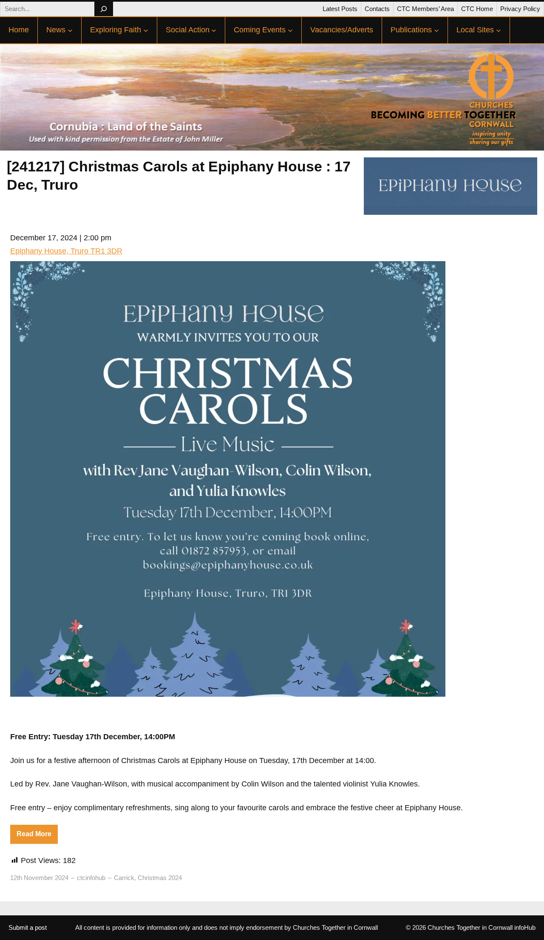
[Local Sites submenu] (498, 30)
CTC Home (477, 8)
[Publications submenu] (436, 30)
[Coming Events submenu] (290, 30)
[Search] (103, 9)
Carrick (124, 877)
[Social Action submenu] (213, 30)
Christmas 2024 (160, 877)
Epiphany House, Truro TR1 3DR (66, 251)
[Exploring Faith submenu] (145, 30)
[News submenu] (70, 30)
